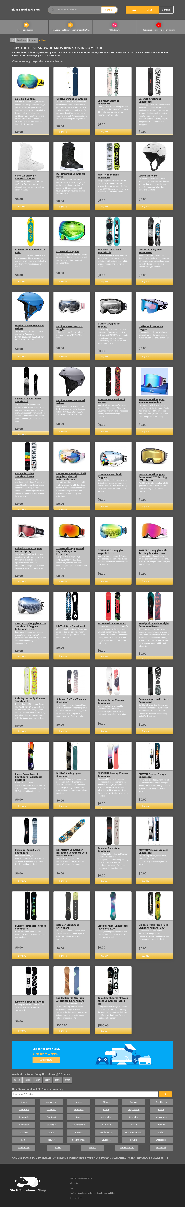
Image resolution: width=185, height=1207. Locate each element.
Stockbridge (23, 1147)
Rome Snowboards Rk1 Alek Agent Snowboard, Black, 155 (113, 1001)
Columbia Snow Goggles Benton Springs (28, 550)
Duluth (161, 1109)
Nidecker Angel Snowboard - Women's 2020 (113, 927)
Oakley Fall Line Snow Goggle (151, 328)
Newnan (79, 1132)
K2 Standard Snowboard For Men (111, 401)
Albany (24, 1102)
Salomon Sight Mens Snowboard (67, 926)
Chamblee (51, 1109)
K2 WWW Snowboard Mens (29, 1001)
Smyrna (133, 1140)
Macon (134, 1125)
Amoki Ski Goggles (25, 99)
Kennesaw (24, 1125)
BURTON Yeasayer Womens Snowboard (153, 851)
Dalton (106, 1109)
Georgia (32, 40)
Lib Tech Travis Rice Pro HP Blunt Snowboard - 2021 (154, 926)
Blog (72, 1188)
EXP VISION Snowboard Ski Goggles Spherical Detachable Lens (71, 476)
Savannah (106, 1140)
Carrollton (24, 1109)
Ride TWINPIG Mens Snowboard (108, 176)
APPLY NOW (46, 1060)
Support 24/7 (76, 1198)
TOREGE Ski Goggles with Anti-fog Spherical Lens (153, 552)
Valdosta (92, 1147)
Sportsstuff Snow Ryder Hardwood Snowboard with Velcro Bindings (71, 853)
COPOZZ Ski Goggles (67, 251)
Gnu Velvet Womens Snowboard (108, 102)
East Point (51, 1117)
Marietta (161, 1125)
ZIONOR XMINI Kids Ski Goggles (110, 476)
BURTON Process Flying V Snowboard (152, 775)
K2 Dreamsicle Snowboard (112, 623)
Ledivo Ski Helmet (148, 175)
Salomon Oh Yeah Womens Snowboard (71, 700)
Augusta (133, 1102)
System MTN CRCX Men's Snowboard (28, 400)
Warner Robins (127, 1147)
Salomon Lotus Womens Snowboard (111, 701)
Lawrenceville (78, 1125)
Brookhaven (161, 1102)
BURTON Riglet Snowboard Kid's (30, 251)
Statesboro (161, 1140)
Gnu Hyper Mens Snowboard (71, 99)
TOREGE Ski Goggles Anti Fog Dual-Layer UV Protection (70, 551)
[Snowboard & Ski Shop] (25, 10)
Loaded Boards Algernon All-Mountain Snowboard (70, 999)
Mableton (106, 1125)
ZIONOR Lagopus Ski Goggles (109, 325)
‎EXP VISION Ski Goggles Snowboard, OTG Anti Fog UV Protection (153, 477)
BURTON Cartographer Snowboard (68, 774)
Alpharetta (51, 1102)
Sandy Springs (78, 1140)
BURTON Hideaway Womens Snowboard (113, 774)
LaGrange (51, 1125)
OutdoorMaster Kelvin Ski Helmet (29, 327)
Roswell (51, 1140)
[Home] (29, 1185)
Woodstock (161, 1147)
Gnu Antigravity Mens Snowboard (150, 251)
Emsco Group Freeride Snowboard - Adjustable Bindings (28, 777)
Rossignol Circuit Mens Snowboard (27, 851)
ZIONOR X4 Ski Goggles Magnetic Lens (110, 552)
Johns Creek (161, 1117)
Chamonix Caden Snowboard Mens (24, 475)
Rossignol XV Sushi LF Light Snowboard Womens (154, 625)
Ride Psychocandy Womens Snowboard (30, 700)
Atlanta (106, 1102)
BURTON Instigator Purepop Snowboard (30, 927)
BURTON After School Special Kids (109, 251)
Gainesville (106, 1117)
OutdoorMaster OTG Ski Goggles (69, 328)
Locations (21, 40)
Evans (79, 1117)
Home (13, 40)
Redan (161, 1132)
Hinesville (133, 1117)
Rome (44, 40)
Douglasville (133, 1109)
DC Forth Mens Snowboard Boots (70, 175)
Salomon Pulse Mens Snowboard (109, 849)
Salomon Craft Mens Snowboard (150, 100)
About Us (74, 1183)
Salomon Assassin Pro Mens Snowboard (154, 700)
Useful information (81, 1178)
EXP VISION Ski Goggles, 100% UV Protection (152, 401)
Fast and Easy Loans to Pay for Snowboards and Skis (92, 1193)
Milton (51, 1132)
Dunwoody (24, 1117)
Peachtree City (106, 1132)
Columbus (79, 1109)
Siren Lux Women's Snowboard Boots (25, 177)
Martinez (24, 1132)
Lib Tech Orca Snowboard (70, 626)
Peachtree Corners (134, 1132)
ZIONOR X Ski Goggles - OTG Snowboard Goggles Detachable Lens (30, 626)
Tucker (58, 1147)
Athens (79, 1102)
